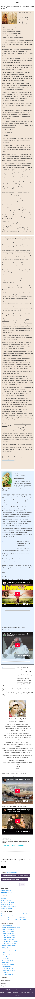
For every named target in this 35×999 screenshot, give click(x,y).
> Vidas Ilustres (5, 958)
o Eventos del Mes (6, 900)
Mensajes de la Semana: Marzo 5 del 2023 (13, 918)
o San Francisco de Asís (9, 943)
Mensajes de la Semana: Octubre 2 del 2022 (17, 7)
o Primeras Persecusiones (9, 953)
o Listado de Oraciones (7, 902)
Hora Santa (26, 990)
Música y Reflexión (6, 890)
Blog (33, 992)
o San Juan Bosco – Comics (10, 941)
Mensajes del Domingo (11, 872)
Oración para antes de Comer (9, 916)
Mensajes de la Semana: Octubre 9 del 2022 (14, 879)
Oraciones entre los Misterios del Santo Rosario (14, 914)
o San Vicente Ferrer (8, 929)
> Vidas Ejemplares (6, 925)
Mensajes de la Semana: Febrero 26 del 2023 (13, 920)
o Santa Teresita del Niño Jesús (11, 927)
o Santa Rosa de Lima (8, 939)
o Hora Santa (4, 898)
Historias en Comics (25, 992)
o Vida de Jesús (6, 957)
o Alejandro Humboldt (8, 964)
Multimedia (16, 992)
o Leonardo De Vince (8, 968)
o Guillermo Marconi (7, 974)
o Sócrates (5, 972)
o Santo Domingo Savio (8, 937)
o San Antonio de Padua (8, 935)
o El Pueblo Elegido (7, 955)
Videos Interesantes (6, 892)
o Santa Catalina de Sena (9, 945)
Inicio (2, 990)
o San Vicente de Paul (7, 904)
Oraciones (8, 992)
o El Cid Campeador (6, 908)
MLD (7, 990)
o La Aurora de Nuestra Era (8, 906)
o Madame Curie (6, 966)
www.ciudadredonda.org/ (8, 460)
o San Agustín (6, 947)
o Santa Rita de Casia (8, 933)
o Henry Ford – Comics (8, 970)
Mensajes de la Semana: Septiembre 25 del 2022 (16, 875)
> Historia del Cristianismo (8, 949)
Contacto (17, 995)
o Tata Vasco (5, 962)
